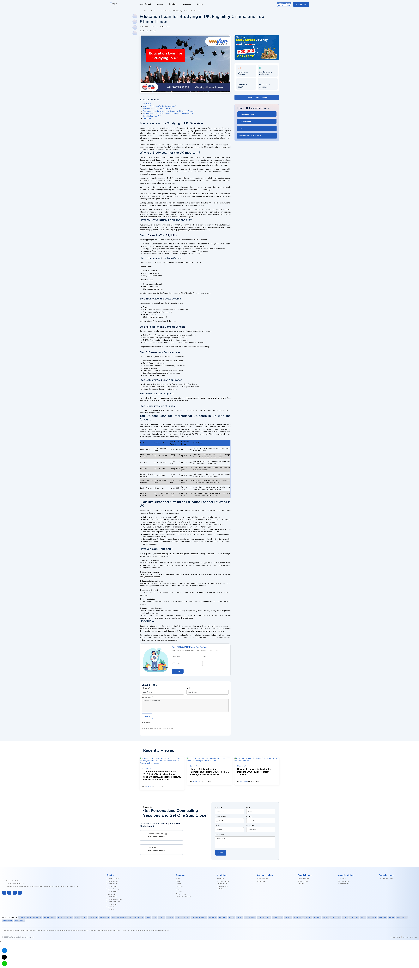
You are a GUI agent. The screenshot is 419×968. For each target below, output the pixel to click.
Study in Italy (110, 894)
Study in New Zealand (114, 899)
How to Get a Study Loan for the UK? (157, 109)
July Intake (342, 879)
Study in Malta (111, 897)
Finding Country (246, 121)
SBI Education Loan (386, 879)
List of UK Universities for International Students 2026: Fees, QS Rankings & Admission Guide (209, 772)
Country (249, 817)
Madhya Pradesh (264, 917)
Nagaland (317, 917)
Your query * (219, 835)
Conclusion (147, 118)
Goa (154, 917)
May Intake (220, 879)
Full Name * (146, 688)
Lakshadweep (250, 917)
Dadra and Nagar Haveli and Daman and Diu (127, 917)
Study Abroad (145, 4)
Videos (178, 884)
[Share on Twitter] (134, 22)
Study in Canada (112, 881)
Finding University (247, 114)
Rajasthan (354, 917)
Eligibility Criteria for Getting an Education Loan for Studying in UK (168, 113)
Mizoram (308, 917)
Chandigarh (93, 917)
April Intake (220, 889)
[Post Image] (162, 761)
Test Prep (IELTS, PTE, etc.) (250, 135)
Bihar (84, 917)
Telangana (382, 917)
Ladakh (239, 917)
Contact (200, 4)
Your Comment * (147, 697)
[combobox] (176, 663)
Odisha (325, 917)
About (178, 881)
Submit (177, 671)
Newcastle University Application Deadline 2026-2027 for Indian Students (254, 772)
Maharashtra (277, 917)
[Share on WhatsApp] (134, 33)
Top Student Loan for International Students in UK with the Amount (168, 111)
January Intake (222, 884)
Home (178, 879)
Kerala (231, 917)
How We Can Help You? (152, 116)
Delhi (148, 917)
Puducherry (335, 917)
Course (217, 826)
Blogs (146, 11)
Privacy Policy (181, 894)
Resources (187, 4)
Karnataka (222, 917)
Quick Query (301, 4)
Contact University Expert (257, 97)
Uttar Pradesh (401, 917)
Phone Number (220, 817)
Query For (250, 826)
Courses (159, 4)
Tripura (391, 917)
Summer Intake (262, 879)
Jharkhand (212, 917)
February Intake (222, 886)
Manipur (288, 917)
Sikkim (363, 917)
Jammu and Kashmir (199, 917)
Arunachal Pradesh (65, 917)
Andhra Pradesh (49, 917)
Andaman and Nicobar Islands (30, 917)
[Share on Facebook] (134, 16)
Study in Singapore (113, 902)
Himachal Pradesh (182, 917)
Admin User (149, 787)
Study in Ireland (111, 891)
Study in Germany (112, 889)
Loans (242, 128)
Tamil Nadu (372, 917)
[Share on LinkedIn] (134, 27)
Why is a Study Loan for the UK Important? (159, 106)
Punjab (345, 917)
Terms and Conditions (183, 897)
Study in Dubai (111, 884)
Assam (77, 917)
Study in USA (111, 909)
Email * (188, 688)
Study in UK (110, 907)
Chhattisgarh (104, 917)
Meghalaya (297, 917)
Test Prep (173, 4)
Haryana (170, 917)
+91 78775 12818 (11, 880)
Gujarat (161, 917)
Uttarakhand (7, 921)
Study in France (112, 886)
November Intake (344, 884)
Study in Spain (111, 904)
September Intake (223, 881)
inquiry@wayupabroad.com (15, 883)
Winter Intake (261, 881)
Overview (147, 104)
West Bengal (19, 921)
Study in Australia (112, 879)
